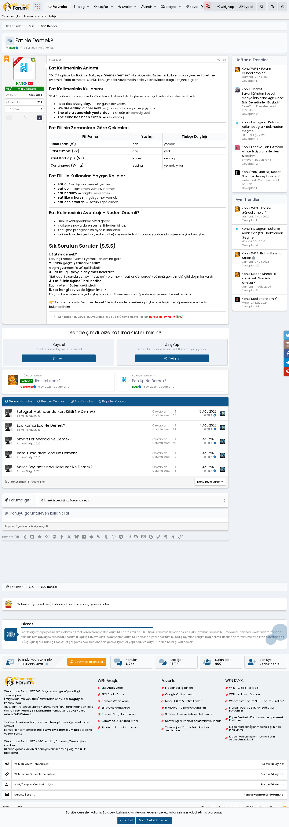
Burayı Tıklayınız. (160, 316)
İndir (148, 6)
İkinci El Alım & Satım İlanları (183, 701)
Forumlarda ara (35, 16)
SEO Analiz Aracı (113, 694)
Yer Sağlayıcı (73, 699)
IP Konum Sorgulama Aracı (120, 727)
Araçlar (170, 6)
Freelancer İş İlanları (179, 688)
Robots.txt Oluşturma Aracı (120, 721)
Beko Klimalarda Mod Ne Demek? (47, 453)
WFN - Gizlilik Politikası (244, 688)
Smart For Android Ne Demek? (44, 439)
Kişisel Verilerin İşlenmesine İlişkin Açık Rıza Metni (255, 728)
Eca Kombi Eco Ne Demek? (41, 425)
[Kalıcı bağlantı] (100, 68)
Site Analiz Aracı (112, 688)
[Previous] (9, 117)
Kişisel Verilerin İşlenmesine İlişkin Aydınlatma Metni (252, 738)
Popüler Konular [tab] (114, 401)
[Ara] (261, 6)
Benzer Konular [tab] (20, 401)
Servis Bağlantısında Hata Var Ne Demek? (54, 467)
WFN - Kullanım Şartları (244, 694)
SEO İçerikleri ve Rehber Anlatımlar (188, 714)
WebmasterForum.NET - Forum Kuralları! (256, 701)
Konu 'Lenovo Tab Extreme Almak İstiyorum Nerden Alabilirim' (262, 151)
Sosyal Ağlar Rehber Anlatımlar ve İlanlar (193, 721)
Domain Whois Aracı (115, 701)
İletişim (54, 16)
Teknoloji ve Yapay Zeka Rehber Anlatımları (187, 729)
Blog (81, 6)
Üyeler (127, 6)
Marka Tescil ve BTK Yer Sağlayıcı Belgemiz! (251, 709)
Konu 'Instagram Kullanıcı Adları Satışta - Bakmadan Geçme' (262, 126)
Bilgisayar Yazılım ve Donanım (185, 708)
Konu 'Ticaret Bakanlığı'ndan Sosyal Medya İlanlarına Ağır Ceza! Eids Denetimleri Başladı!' (263, 96)
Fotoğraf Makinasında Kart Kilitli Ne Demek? (56, 411)
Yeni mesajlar (11, 16)
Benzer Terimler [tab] (53, 401)
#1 (224, 59)
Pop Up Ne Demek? (149, 380)
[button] (88, 6)
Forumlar (59, 6)
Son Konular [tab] (83, 401)
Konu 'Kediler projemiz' (259, 298)
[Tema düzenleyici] (272, 6)
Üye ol (61, 358)
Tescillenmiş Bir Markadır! (32, 711)
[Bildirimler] (209, 6)
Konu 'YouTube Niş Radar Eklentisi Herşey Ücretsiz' (261, 174)
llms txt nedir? (48, 380)
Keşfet (103, 6)
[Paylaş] (218, 59)
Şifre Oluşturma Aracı (116, 708)
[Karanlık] (282, 6)
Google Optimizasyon (180, 694)
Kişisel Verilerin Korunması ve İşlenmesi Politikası (256, 719)
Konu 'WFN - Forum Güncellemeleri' (256, 70)
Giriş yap (174, 358)
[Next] (39, 117)
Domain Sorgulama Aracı (119, 714)
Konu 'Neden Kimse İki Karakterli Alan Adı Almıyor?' (259, 278)
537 (39, 102)
